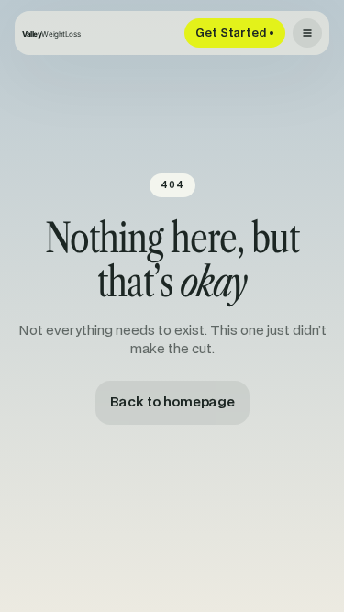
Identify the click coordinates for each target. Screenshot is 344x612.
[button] (307, 33)
